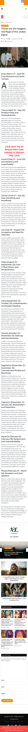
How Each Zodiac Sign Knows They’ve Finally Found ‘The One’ (13, 554)
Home (3, 22)
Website (3, 693)
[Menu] (2, 9)
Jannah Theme (5, 727)
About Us (7, 721)
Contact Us (13, 721)
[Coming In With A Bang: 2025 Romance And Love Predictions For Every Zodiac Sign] (21, 614)
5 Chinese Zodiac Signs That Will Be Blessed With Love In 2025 (21, 641)
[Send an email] (9, 38)
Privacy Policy (20, 721)
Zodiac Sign (9, 22)
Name (3, 680)
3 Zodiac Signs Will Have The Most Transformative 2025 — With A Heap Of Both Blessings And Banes (7, 643)
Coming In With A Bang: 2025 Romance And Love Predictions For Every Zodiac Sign (20, 622)
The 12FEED (5, 38)
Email (3, 687)
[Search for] (26, 9)
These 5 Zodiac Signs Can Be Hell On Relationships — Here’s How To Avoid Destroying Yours (7, 622)
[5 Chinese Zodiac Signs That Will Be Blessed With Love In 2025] (21, 634)
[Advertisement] (14, 10)
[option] (14, 550)
